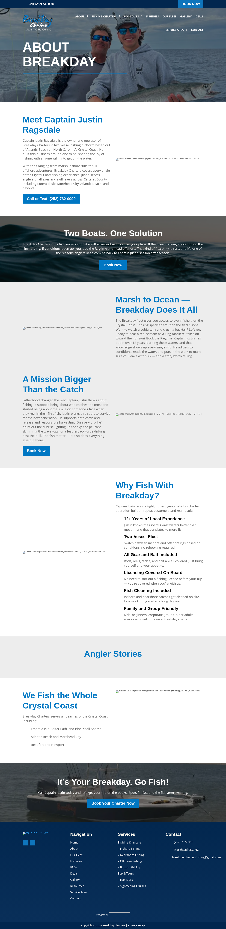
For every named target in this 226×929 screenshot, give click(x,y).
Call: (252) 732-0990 (42, 3)
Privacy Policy (136, 925)
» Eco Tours (125, 880)
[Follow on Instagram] (32, 842)
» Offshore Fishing (130, 861)
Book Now (191, 4)
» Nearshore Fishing (131, 855)
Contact (197, 30)
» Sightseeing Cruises (132, 886)
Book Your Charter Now (113, 803)
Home (74, 842)
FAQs (73, 867)
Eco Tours (131, 16)
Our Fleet (169, 16)
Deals (199, 16)
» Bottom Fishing (129, 867)
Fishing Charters (104, 16)
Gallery (186, 16)
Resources (77, 886)
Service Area (175, 30)
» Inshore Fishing (129, 849)
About (79, 16)
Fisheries (152, 16)
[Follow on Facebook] (25, 842)
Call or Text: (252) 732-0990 (51, 199)
